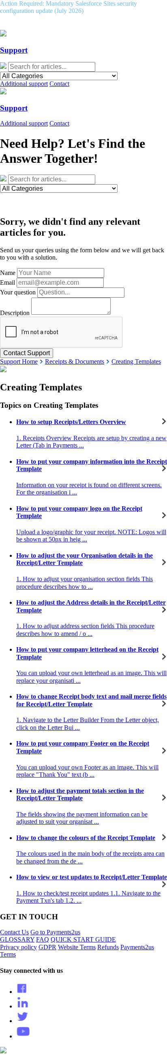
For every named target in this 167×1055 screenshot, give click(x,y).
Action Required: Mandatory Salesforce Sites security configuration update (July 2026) (68, 7)
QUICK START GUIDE (83, 939)
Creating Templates (136, 361)
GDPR (47, 947)
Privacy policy (18, 947)
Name (7, 272)
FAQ (42, 939)
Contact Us (14, 932)
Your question (18, 292)
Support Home (19, 361)
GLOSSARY (17, 939)
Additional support (24, 83)
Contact (59, 83)
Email (7, 282)
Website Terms (77, 947)
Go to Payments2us (55, 932)
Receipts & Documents (74, 361)
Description (15, 312)
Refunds (108, 947)
